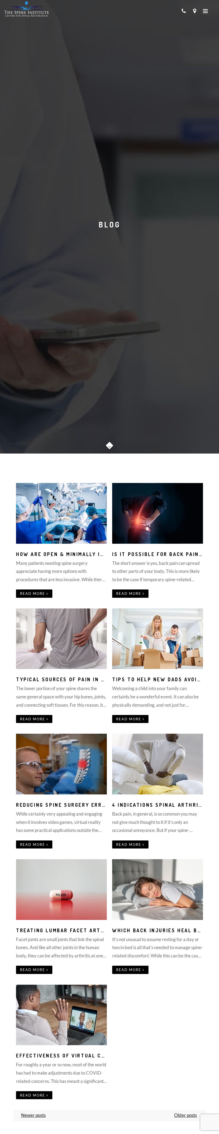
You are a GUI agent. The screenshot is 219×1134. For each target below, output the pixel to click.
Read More (33, 593)
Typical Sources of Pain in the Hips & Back (83, 679)
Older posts (185, 1115)
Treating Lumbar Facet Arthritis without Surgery (95, 930)
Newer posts (33, 1115)
